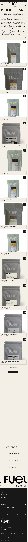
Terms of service (17, 536)
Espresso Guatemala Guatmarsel (8, 226)
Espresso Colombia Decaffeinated (8, 118)
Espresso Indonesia (5, 253)
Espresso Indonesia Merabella (7, 280)
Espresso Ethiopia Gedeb (6, 199)
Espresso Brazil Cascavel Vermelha (9, 63)
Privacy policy (10, 536)
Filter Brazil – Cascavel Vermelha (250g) (10, 361)
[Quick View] (24, 42)
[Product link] (13, 53)
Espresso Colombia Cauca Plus (8, 90)
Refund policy (4, 536)
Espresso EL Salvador (6, 172)
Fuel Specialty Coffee (9, 533)
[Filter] (25, 38)
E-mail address (5, 511)
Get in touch (3, 529)
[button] (2, 4)
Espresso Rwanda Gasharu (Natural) (9, 334)
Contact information (5, 537)
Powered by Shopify (18, 533)
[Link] (13, 1)
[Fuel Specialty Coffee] (5, 522)
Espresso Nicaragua (5, 307)
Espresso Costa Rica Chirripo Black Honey (10, 145)
